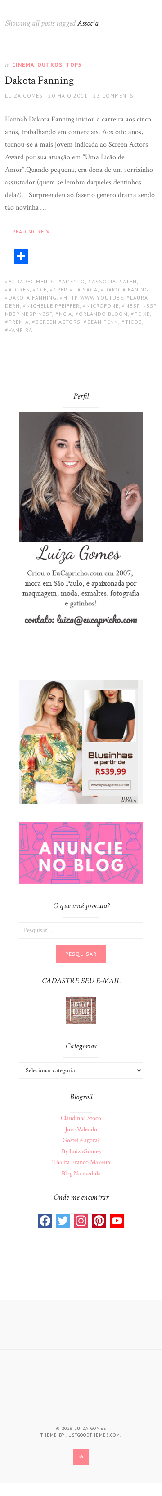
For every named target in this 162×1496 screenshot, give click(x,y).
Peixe (142, 313)
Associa (104, 281)
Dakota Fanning (39, 80)
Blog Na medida (81, 1173)
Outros (50, 64)
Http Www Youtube (93, 297)
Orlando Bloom (103, 313)
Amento (73, 281)
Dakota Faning (126, 289)
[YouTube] (117, 1221)
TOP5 (74, 64)
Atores (19, 289)
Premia (19, 321)
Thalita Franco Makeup (81, 1162)
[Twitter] (63, 1221)
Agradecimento (32, 281)
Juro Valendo (81, 1129)
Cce (41, 289)
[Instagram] (81, 1221)
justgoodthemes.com (93, 1435)
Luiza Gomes (24, 95)
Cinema (23, 64)
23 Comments (113, 95)
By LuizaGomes (81, 1151)
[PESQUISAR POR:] (81, 930)
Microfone (102, 305)
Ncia (65, 313)
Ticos (133, 321)
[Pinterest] (99, 1221)
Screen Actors (58, 321)
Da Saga (85, 289)
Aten (130, 281)
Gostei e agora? (81, 1140)
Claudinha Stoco (81, 1118)
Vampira (20, 330)
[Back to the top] (81, 1457)
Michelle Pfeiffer (53, 305)
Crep (60, 289)
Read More (28, 231)
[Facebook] (45, 1221)
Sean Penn (102, 321)
